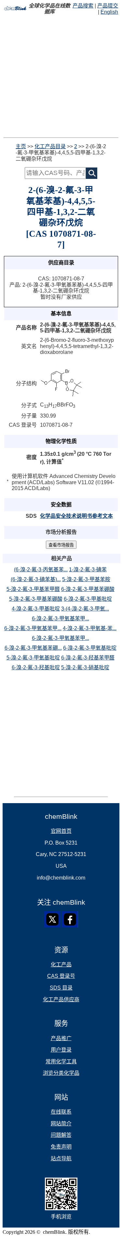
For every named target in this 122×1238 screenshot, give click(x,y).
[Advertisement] (61, 76)
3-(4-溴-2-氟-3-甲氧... (85, 608)
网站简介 (61, 1123)
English (109, 12)
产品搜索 (83, 5)
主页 (21, 146)
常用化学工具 (61, 1061)
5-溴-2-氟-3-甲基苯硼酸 (35, 599)
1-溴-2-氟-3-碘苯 (88, 569)
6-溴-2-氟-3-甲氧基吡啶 (89, 648)
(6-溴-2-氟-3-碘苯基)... (36, 579)
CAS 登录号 (61, 976)
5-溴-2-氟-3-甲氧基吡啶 (33, 657)
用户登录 (61, 1050)
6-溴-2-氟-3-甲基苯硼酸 (88, 589)
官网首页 (61, 831)
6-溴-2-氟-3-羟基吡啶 (36, 667)
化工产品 (61, 964)
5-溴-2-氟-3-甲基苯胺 (86, 579)
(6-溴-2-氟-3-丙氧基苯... (41, 569)
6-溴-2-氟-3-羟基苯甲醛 (88, 657)
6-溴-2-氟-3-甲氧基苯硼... (33, 648)
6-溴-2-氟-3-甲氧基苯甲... (60, 618)
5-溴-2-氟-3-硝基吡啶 (85, 667)
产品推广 (61, 1038)
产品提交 (107, 5)
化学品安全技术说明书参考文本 (76, 516)
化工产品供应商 (61, 999)
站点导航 (61, 1158)
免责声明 (61, 1147)
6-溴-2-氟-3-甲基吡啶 (88, 599)
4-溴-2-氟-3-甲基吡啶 (36, 608)
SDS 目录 (61, 988)
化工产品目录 (50, 146)
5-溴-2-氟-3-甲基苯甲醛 (33, 589)
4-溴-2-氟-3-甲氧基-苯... (89, 628)
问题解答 (61, 1135)
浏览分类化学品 (61, 1073)
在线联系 (61, 1112)
